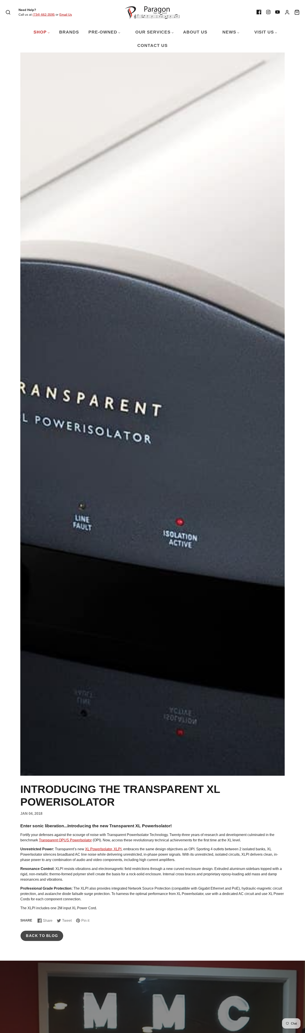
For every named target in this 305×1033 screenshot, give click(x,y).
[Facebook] (259, 12)
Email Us (65, 14)
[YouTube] (277, 12)
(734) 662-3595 (44, 14)
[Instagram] (268, 12)
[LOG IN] (287, 12)
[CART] (297, 12)
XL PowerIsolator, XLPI (103, 849)
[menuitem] (38, 32)
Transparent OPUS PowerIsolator (65, 840)
